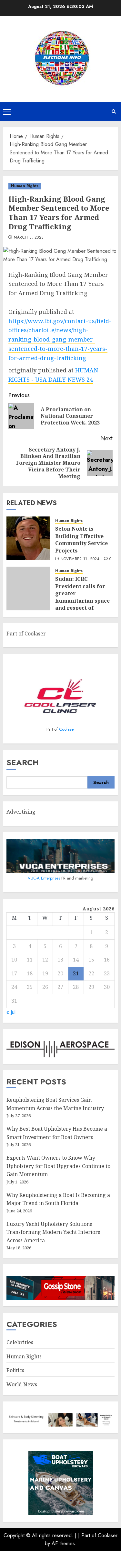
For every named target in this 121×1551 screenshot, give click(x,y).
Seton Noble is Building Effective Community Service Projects (81, 539)
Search (22, 762)
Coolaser (67, 729)
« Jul (10, 1012)
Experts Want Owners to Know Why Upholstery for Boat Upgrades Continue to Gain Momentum (58, 1166)
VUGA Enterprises (44, 878)
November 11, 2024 (80, 559)
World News (21, 1384)
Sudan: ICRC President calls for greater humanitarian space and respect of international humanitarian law (82, 600)
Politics (15, 1370)
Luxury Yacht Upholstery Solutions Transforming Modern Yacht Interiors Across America (53, 1232)
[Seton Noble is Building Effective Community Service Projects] (28, 538)
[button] (7, 111)
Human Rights (24, 186)
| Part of (88, 1535)
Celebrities (19, 1342)
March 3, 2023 (29, 237)
